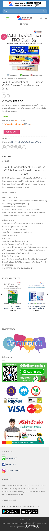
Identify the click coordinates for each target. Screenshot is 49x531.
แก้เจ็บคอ (38, 142)
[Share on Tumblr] (24, 147)
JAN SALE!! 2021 (24, 520)
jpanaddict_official (12, 470)
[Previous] (1, 299)
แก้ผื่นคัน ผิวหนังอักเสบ (28, 142)
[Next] (47, 299)
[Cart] (46, 18)
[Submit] (44, 11)
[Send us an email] (34, 526)
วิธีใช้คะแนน (27, 124)
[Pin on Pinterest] (20, 147)
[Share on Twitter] (12, 147)
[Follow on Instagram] (30, 526)
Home (4, 78)
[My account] (41, 18)
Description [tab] (6, 156)
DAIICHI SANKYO (21, 78)
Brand (10, 78)
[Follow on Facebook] (26, 526)
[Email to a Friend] (16, 147)
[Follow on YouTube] (37, 526)
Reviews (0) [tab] (6, 161)
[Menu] (3, 18)
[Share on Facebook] (8, 147)
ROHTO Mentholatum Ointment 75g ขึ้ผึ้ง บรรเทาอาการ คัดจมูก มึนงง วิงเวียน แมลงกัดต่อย (12, 307)
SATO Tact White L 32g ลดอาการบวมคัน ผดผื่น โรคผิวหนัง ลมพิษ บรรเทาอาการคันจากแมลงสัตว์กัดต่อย (36, 307)
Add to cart (11, 132)
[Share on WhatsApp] (4, 147)
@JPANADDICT (11, 458)
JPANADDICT (10, 464)
